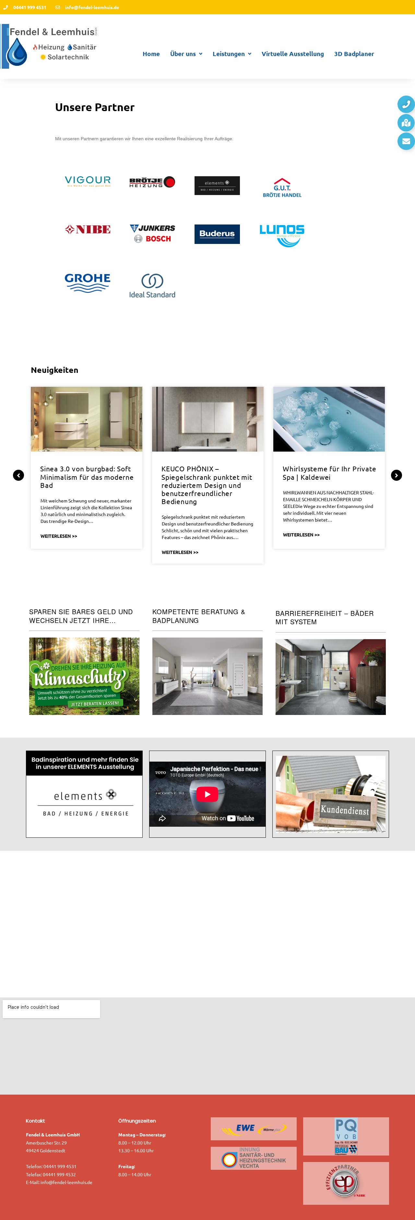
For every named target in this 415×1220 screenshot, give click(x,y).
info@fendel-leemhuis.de (66, 1182)
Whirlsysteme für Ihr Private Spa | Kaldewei (329, 472)
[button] (406, 104)
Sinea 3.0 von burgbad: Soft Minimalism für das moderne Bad (87, 476)
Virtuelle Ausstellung (293, 54)
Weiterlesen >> (59, 536)
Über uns (183, 54)
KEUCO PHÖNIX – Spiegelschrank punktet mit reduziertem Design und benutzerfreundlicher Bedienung (206, 484)
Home (151, 54)
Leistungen (229, 54)
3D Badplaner (354, 54)
